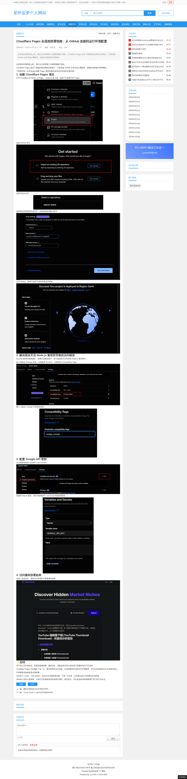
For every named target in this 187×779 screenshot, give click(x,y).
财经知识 (93, 24)
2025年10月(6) (134, 137)
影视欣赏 (83, 24)
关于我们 (157, 24)
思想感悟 (125, 24)
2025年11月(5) (134, 132)
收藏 (21, 684)
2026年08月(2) (134, 97)
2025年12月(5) (134, 128)
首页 (19, 24)
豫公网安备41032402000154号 (103, 768)
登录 (170, 2)
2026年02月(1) (134, 119)
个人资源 (29, 24)
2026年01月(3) (134, 124)
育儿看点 (104, 24)
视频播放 (168, 24)
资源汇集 (136, 24)
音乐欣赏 (61, 24)
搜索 (149, 13)
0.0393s (182, 777)
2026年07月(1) (134, 102)
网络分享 (147, 24)
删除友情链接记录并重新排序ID (35, 689)
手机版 (97, 764)
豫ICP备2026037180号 (81, 768)
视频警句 (51, 24)
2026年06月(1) (134, 106)
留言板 (90, 764)
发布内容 (166, 13)
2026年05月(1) (134, 110)
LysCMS (93, 775)
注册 (164, 2)
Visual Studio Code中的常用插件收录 (38, 692)
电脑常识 (72, 24)
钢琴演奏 (40, 24)
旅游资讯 (115, 24)
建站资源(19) (135, 186)
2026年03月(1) (134, 115)
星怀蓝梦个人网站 (29, 13)
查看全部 (34, 745)
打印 (32, 684)
